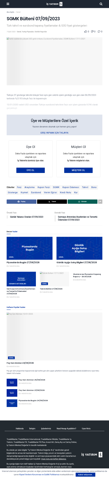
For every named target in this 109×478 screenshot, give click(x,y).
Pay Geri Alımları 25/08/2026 (32, 380)
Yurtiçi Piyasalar (28, 32)
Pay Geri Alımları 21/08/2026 (32, 390)
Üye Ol (30, 170)
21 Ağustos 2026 (25, 393)
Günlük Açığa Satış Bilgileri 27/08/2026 (76, 262)
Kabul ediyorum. (85, 475)
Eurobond (36, 192)
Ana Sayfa (10, 12)
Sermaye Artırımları (17, 284)
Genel (18, 12)
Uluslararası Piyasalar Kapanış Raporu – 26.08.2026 (87, 275)
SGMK (56, 187)
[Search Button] (101, 4)
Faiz (19, 187)
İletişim (32, 428)
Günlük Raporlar (41, 32)
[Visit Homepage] (54, 4)
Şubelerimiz (46, 428)
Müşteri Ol (78, 170)
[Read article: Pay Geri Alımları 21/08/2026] (12, 393)
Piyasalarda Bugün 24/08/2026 (33, 400)
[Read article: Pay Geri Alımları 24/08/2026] (54, 336)
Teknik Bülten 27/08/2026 (51, 289)
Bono (94, 187)
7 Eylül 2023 (11, 32)
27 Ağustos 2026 (13, 266)
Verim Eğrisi (50, 192)
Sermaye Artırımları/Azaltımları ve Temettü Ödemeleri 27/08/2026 (21, 291)
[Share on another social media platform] (100, 201)
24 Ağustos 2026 (13, 366)
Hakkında (20, 428)
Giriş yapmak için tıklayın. (54, 133)
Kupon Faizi (44, 187)
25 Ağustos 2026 (25, 383)
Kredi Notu (65, 192)
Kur (76, 192)
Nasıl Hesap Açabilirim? (66, 428)
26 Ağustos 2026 (80, 280)
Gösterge (13, 192)
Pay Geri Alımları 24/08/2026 (20, 363)
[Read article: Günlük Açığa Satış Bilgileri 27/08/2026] (79, 248)
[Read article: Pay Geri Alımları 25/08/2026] (12, 382)
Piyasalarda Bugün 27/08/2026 (23, 262)
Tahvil (85, 187)
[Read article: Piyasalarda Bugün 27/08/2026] (30, 248)
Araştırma (30, 187)
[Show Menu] (8, 4)
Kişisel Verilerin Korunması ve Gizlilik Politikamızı (39, 474)
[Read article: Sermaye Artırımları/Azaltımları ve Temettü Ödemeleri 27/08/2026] (21, 279)
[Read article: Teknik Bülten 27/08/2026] (54, 279)
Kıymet (24, 192)
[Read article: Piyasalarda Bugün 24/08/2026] (12, 403)
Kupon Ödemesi (70, 187)
